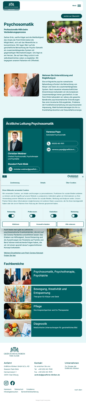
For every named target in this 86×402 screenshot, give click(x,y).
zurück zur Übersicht (71, 16)
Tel (35, 369)
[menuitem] (72, 367)
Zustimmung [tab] (15, 183)
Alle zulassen (70, 224)
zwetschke (47, 400)
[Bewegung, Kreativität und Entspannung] (43, 294)
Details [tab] (43, 183)
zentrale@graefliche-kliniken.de (47, 375)
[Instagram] (6, 383)
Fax (35, 372)
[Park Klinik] (11, 6)
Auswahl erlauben (43, 224)
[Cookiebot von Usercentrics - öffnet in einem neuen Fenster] (69, 176)
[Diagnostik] (43, 328)
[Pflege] (43, 311)
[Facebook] (12, 383)
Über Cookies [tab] (71, 183)
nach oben (78, 390)
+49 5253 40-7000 (45, 369)
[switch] (32, 215)
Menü (74, 5)
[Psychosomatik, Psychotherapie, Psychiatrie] (43, 276)
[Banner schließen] (83, 176)
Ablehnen (15, 224)
